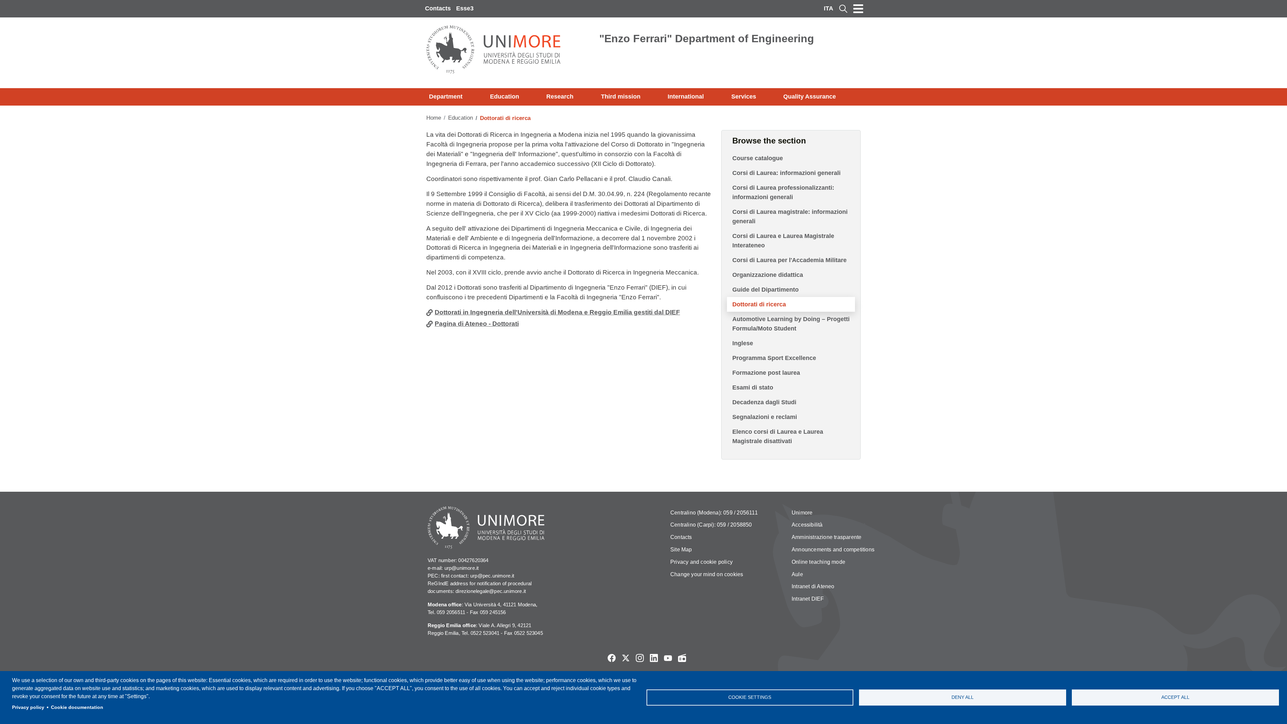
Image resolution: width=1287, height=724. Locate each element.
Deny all (963, 697)
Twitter (625, 658)
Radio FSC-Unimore (682, 658)
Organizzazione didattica (767, 275)
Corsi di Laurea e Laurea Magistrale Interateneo (783, 241)
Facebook (611, 658)
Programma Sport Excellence (774, 358)
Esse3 (465, 8)
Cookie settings (749, 697)
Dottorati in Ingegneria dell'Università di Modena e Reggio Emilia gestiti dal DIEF (557, 312)
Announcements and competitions (833, 549)
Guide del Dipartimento (765, 289)
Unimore (802, 513)
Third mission (620, 96)
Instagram (639, 658)
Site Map (681, 549)
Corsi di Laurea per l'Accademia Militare (789, 260)
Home (433, 118)
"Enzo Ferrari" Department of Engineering (706, 39)
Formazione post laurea (766, 372)
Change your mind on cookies (706, 574)
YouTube (668, 658)
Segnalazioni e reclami (764, 417)
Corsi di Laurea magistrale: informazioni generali (790, 216)
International (686, 96)
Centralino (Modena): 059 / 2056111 (714, 513)
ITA (828, 8)
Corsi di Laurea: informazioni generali (786, 173)
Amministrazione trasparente (826, 537)
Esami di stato (752, 387)
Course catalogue (757, 158)
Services (743, 96)
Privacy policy (28, 707)
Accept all (1175, 697)
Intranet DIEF (808, 599)
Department (446, 96)
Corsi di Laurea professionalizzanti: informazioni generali (783, 192)
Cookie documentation (77, 707)
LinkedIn (654, 658)
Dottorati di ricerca (759, 304)
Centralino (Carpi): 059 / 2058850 (711, 525)
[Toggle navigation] (858, 8)
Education (504, 96)
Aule (797, 574)
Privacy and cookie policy (701, 562)
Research (559, 96)
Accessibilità (807, 525)
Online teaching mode (818, 562)
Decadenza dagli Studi (764, 402)
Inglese (742, 343)
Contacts (438, 8)
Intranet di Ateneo (813, 586)
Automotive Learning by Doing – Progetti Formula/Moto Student (791, 324)
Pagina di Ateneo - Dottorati (477, 323)
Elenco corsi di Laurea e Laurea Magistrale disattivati (777, 436)
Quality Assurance (809, 96)
